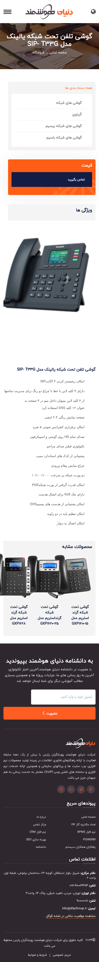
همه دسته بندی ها (78, 88)
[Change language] (94, 11)
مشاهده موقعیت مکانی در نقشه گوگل (71, 916)
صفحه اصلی (58, 52)
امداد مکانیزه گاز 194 (83, 824)
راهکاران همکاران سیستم (80, 847)
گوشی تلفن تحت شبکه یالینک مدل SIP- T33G (56, 369)
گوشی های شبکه (69, 103)
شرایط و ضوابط (37, 955)
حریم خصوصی (62, 955)
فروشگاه (38, 52)
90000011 (82, 900)
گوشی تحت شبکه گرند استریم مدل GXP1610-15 (80, 615)
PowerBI (89, 839)
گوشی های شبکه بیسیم (64, 126)
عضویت (51, 714)
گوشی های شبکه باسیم (64, 137)
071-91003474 (79, 885)
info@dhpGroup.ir (74, 908)
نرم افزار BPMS (86, 832)
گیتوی (77, 114)
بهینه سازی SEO (36, 839)
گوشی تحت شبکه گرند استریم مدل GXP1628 (19, 615)
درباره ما (41, 817)
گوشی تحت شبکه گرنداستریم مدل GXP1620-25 (49, 615)
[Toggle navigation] (82, 13)
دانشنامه (41, 847)
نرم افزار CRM (37, 832)
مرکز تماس (39, 824)
